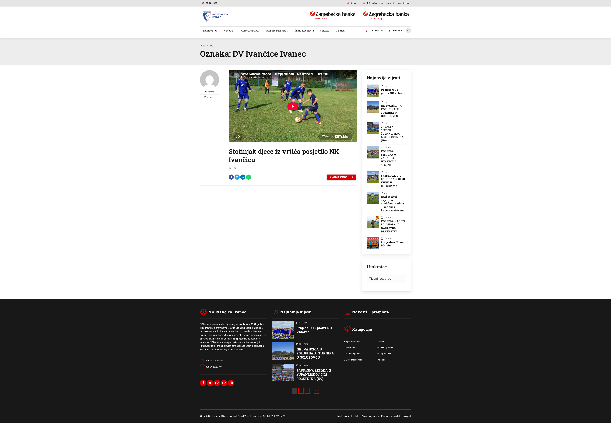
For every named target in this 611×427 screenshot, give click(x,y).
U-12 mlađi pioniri (352, 353)
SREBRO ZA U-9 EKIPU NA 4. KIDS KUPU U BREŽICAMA (393, 181)
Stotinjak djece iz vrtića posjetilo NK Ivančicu (284, 155)
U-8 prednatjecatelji (353, 360)
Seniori (324, 30)
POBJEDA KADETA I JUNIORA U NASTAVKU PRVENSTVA (393, 226)
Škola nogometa (304, 30)
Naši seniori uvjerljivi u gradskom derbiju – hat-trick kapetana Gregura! (393, 203)
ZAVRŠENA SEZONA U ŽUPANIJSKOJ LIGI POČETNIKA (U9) (392, 133)
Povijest (407, 416)
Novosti (228, 30)
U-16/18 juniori (350, 347)
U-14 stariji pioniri (385, 347)
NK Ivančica (209, 92)
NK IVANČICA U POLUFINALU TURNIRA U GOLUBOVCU (391, 111)
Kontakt (355, 416)
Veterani (381, 360)
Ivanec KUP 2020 (249, 30)
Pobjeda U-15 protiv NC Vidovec (393, 91)
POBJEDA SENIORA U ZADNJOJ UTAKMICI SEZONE (388, 158)
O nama (340, 30)
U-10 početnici (384, 353)
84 (316, 390)
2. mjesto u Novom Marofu (393, 243)
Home (202, 46)
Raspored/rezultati (277, 30)
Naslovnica (210, 30)
